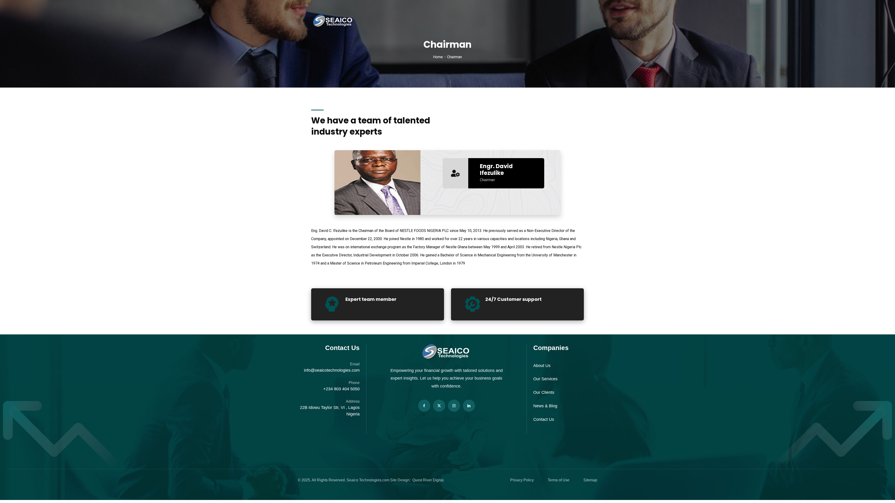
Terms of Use (558, 480)
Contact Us (543, 419)
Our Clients (543, 392)
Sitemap (590, 480)
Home (438, 57)
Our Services (545, 379)
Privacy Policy (522, 480)
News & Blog (545, 406)
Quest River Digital (428, 480)
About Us (542, 365)
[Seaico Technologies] (333, 21)
